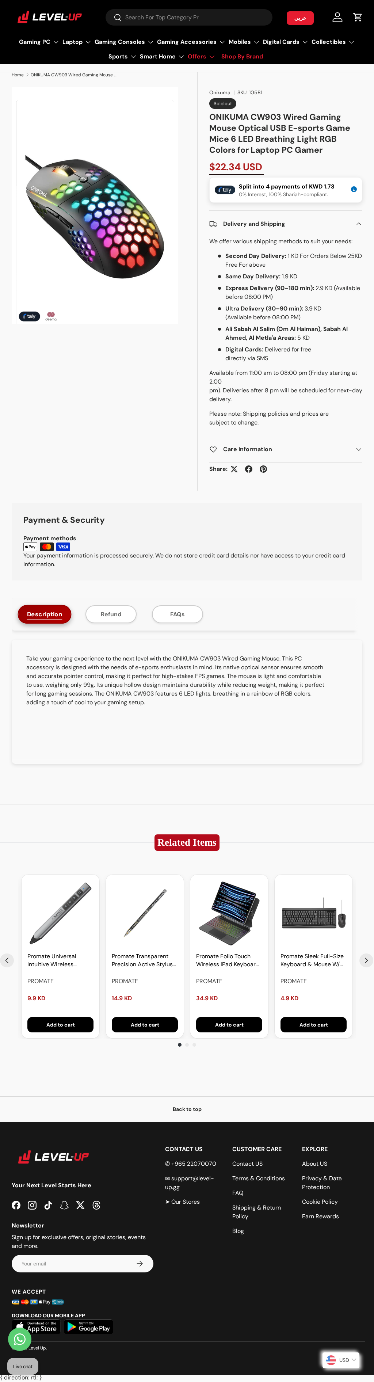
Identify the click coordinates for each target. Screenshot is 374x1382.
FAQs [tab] (177, 614)
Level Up (37, 1348)
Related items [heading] (187, 842)
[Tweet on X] (234, 469)
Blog (238, 1231)
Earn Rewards (320, 1216)
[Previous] (7, 960)
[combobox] (189, 17)
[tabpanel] (187, 702)
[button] (358, 17)
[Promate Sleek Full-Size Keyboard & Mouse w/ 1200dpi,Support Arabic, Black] (313, 913)
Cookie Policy (320, 1202)
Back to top (187, 1109)
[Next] (366, 960)
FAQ (237, 1193)
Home (18, 75)
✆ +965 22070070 (190, 1164)
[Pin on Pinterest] (263, 469)
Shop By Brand (242, 56)
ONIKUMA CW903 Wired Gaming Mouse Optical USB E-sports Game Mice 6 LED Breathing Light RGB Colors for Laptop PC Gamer (74, 75)
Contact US (247, 1164)
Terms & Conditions (258, 1178)
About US (314, 1164)
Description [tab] (44, 614)
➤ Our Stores (182, 1202)
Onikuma (219, 92)
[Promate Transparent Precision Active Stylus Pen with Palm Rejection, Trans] (145, 913)
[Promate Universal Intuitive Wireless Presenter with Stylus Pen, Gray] (60, 913)
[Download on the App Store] (36, 1327)
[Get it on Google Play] (88, 1327)
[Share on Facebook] (248, 469)
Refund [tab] (111, 614)
